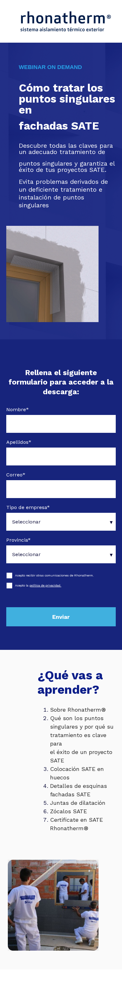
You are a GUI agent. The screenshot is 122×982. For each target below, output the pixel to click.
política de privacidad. (45, 585)
